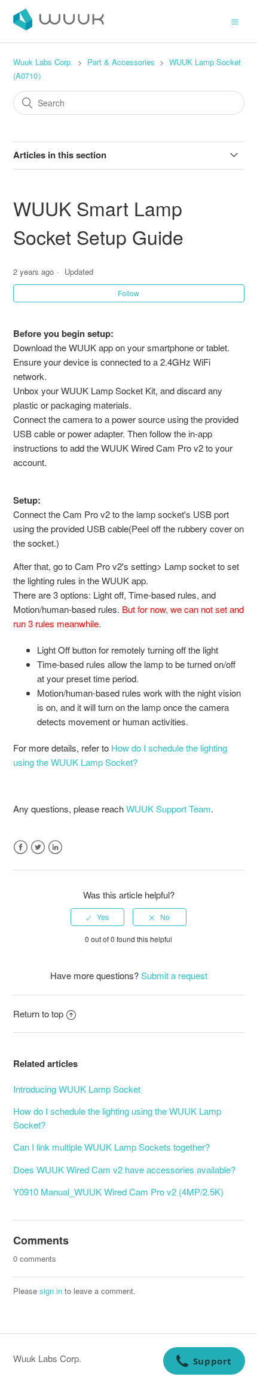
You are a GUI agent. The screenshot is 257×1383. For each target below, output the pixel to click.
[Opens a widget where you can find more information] (204, 1362)
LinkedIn (55, 847)
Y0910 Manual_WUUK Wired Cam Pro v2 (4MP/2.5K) (118, 1191)
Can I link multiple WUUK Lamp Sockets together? (111, 1146)
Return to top (38, 1013)
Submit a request (174, 975)
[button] (234, 21)
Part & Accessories (121, 62)
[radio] (97, 917)
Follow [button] (128, 293)
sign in (50, 1290)
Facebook (20, 847)
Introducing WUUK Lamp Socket (76, 1089)
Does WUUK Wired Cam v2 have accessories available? (124, 1169)
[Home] (58, 26)
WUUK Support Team (168, 808)
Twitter (37, 847)
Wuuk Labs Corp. (43, 62)
